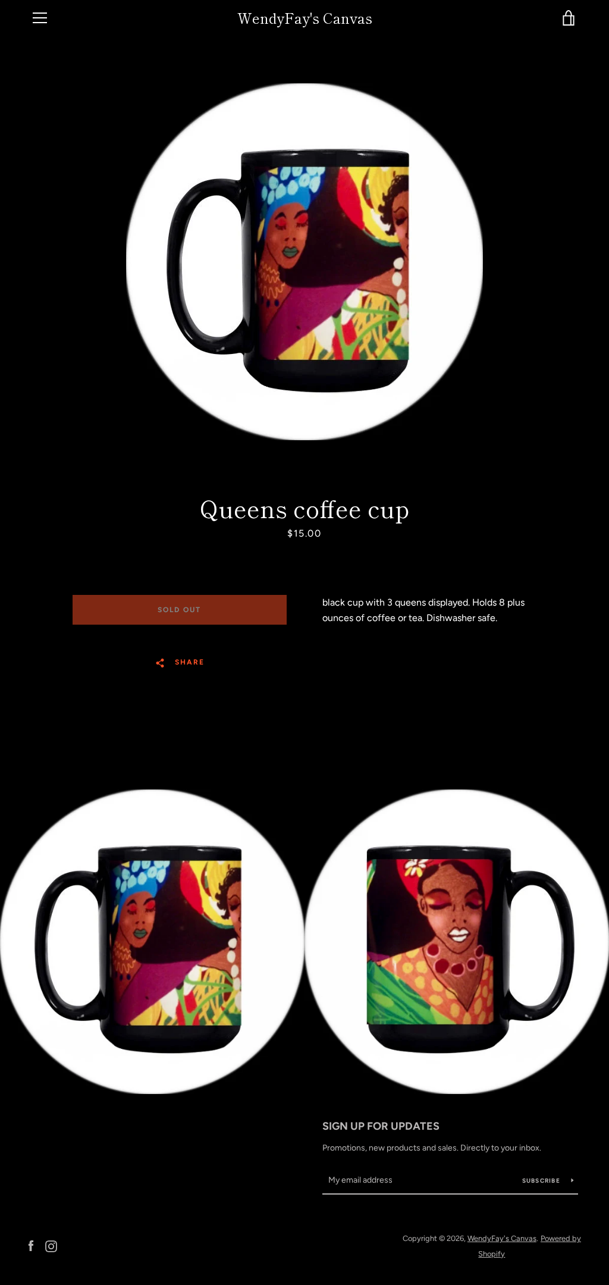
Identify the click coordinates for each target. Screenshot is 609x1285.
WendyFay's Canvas (304, 18)
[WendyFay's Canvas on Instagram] (51, 1245)
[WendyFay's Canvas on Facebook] (31, 1245)
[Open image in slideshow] (304, 261)
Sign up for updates (381, 1126)
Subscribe (542, 1180)
